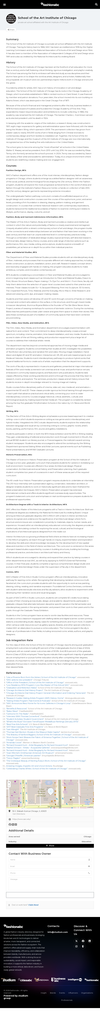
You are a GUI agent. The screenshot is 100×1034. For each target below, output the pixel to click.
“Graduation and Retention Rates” (21, 688)
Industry (12, 841)
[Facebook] (83, 941)
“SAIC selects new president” (19, 680)
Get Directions (19, 814)
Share (12, 30)
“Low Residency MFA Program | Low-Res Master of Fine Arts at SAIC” (38, 685)
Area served (14, 837)
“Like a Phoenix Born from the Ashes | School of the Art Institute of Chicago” (41, 677)
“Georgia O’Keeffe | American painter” (23, 755)
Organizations (87, 993)
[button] (4, 4)
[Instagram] (76, 946)
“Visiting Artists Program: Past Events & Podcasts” (28, 701)
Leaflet (90, 807)
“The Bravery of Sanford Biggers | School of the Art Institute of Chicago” (39, 734)
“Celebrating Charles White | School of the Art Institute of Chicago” (37, 768)
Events (62, 993)
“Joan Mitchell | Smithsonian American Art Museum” (30, 753)
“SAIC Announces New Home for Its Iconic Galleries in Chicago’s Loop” (38, 703)
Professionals (66, 1000)
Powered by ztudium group (16, 997)
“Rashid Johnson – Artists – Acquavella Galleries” (28, 747)
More (51, 846)
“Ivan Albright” (12, 729)
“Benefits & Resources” (16, 708)
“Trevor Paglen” (13, 758)
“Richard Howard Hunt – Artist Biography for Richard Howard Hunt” (37, 745)
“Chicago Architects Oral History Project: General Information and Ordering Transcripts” (46, 693)
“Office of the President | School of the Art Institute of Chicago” (35, 682)
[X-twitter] (76, 941)
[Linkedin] (89, 941)
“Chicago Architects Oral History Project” (24, 690)
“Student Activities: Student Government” (25, 719)
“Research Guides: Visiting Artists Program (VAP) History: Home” (35, 698)
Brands (53, 993)
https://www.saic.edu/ (21, 819)
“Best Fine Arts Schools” (17, 724)
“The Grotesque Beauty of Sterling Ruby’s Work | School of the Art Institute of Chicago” (46, 761)
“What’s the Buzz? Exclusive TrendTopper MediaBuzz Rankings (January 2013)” (42, 721)
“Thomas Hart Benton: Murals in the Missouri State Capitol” (33, 732)
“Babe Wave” (12, 711)
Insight (43, 993)
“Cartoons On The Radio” (17, 714)
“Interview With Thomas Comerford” (23, 716)
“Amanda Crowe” (14, 742)
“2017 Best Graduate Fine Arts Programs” (25, 727)
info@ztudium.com (58, 932)
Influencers (73, 993)
